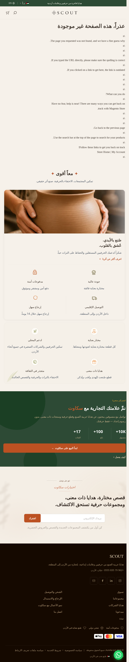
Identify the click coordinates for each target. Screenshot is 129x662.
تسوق (120, 592)
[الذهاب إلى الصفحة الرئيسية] (64, 12)
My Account (118, 152)
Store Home (103, 152)
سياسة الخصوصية (73, 650)
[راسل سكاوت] (93, 580)
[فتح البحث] (15, 12)
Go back (98, 127)
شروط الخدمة (54, 650)
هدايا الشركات (116, 605)
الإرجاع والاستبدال (52, 598)
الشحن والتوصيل (53, 592)
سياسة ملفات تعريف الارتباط (29, 650)
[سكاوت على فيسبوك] (102, 580)
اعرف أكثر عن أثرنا (111, 259)
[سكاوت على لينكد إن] (111, 580)
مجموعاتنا (118, 598)
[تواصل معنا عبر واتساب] (118, 655)
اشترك (32, 518)
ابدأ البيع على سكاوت (64, 448)
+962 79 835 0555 (114, 570)
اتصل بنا (58, 611)
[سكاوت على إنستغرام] (120, 580)
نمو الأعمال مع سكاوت (50, 605)
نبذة (121, 618)
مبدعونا (120, 611)
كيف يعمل (119, 457)
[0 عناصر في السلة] (7, 12)
